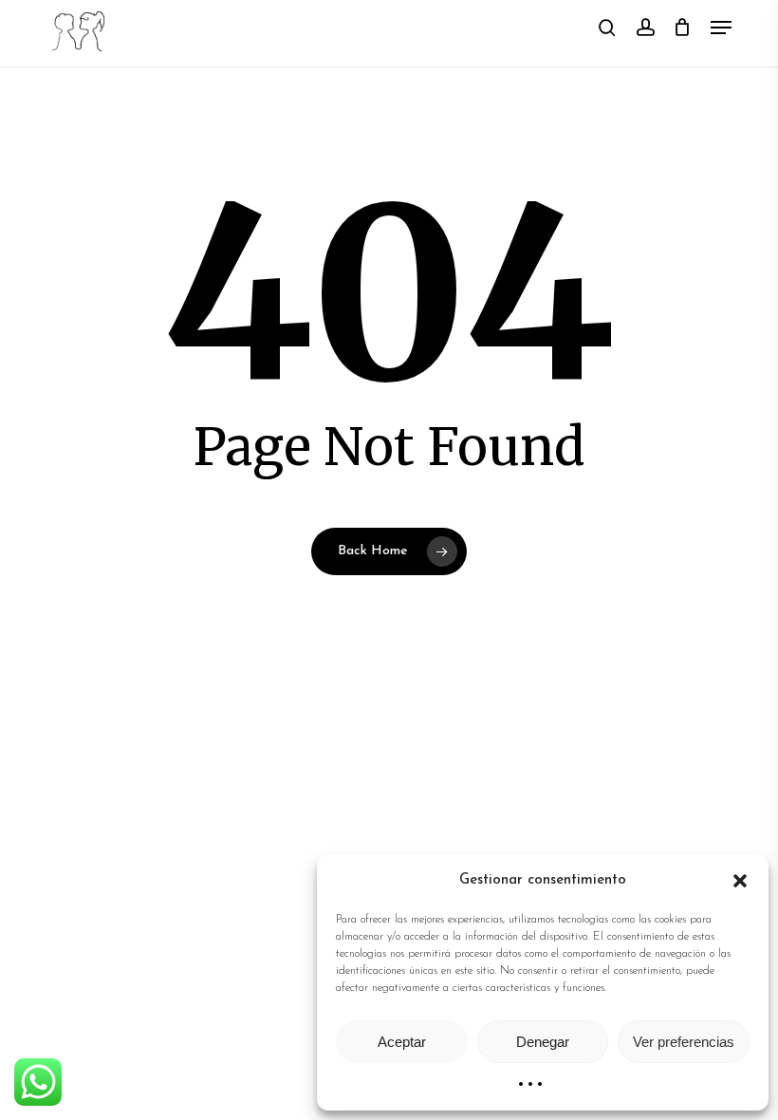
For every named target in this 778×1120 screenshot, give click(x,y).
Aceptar (402, 1042)
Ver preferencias (683, 1042)
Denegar (542, 1042)
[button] (740, 880)
